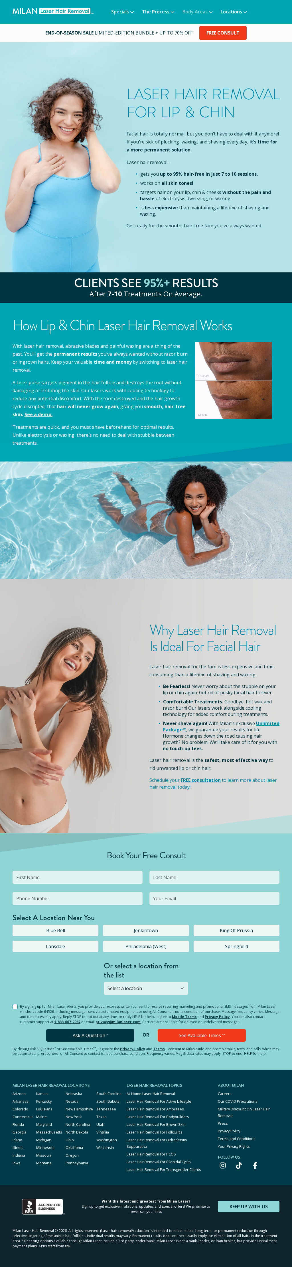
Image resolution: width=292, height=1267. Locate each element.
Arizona (19, 1093)
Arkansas (21, 1101)
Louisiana (44, 1109)
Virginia (102, 1132)
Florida (18, 1124)
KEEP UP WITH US (249, 1206)
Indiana (19, 1155)
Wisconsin (105, 1147)
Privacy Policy (217, 1016)
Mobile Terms (184, 1016)
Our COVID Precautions (237, 1101)
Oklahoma (74, 1147)
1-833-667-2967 (67, 1021)
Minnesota (45, 1147)
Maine (41, 1116)
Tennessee (106, 1109)
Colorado (20, 1109)
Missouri (43, 1155)
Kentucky (44, 1101)
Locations (231, 12)
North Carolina (78, 1124)
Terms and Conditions (237, 1138)
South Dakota (107, 1101)
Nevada (72, 1101)
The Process (155, 12)
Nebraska (74, 1093)
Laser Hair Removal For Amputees (155, 1109)
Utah (100, 1124)
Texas (101, 1116)
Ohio (70, 1139)
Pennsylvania (77, 1162)
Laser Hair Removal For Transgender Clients (164, 1169)
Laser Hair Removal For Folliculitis (154, 1132)
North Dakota (77, 1132)
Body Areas (195, 12)
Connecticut (23, 1116)
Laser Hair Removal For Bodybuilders (158, 1116)
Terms (159, 1049)
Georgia (19, 1132)
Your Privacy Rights (234, 1146)
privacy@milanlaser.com (118, 1021)
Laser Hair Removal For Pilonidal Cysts (159, 1161)
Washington (106, 1139)
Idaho (17, 1139)
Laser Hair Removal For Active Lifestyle (159, 1101)
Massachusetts (49, 1132)
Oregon (72, 1155)
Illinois (18, 1147)
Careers (225, 1093)
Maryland (44, 1124)
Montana (43, 1162)
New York (74, 1116)
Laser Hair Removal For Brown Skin (156, 1124)
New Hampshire (79, 1109)
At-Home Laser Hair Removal (151, 1093)
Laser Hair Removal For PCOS (151, 1154)
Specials (120, 12)
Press (223, 1123)
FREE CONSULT (223, 33)
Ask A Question (90, 1035)
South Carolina (108, 1093)
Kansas (42, 1093)
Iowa (17, 1162)
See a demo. (38, 414)
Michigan (43, 1139)
